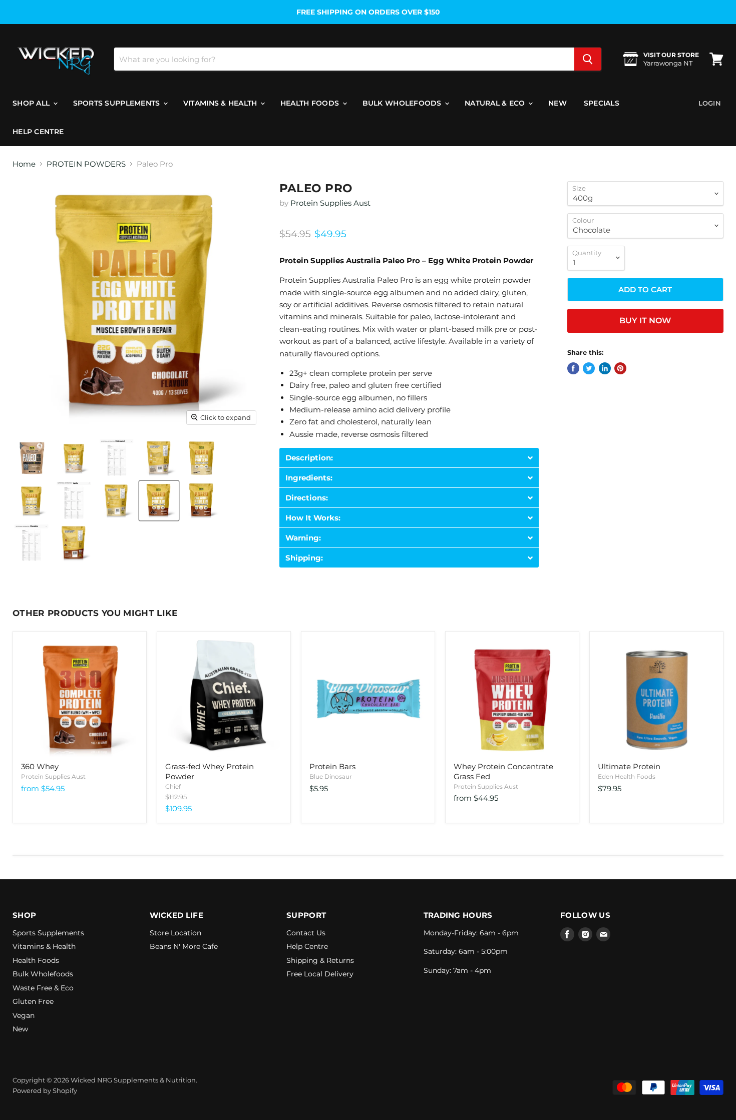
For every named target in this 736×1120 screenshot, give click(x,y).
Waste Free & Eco (43, 987)
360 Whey (40, 766)
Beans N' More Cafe (184, 946)
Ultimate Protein (629, 766)
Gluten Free (33, 1001)
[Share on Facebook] (573, 368)
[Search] (587, 59)
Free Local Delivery (319, 973)
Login (709, 103)
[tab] (409, 457)
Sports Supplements (117, 103)
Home (24, 164)
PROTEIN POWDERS (86, 164)
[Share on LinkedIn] (605, 368)
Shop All (32, 103)
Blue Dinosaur (330, 776)
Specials (601, 103)
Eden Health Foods (626, 776)
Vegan (24, 1015)
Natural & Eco (496, 103)
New (557, 103)
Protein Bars (332, 766)
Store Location (175, 932)
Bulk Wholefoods (403, 103)
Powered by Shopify (45, 1090)
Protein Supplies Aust (330, 203)
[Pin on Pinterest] (620, 368)
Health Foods (310, 103)
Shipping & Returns (320, 960)
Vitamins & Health (221, 103)
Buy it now (645, 320)
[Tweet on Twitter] (589, 368)
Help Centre (38, 131)
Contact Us (305, 932)
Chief (173, 786)
